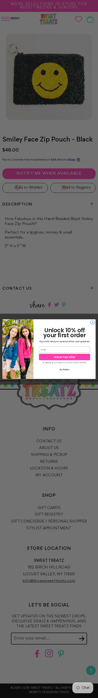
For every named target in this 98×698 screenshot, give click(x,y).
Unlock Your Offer (64, 357)
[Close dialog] (92, 322)
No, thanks (64, 369)
